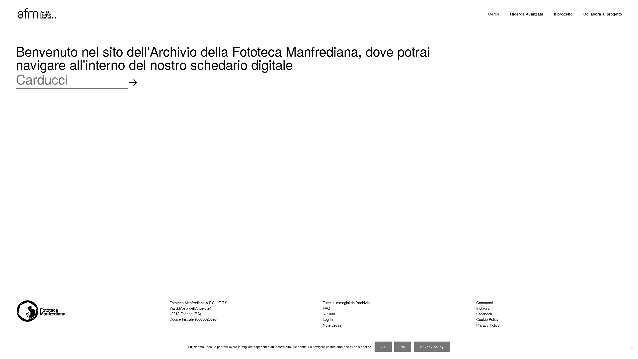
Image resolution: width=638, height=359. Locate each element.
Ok (383, 346)
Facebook (484, 314)
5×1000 (329, 314)
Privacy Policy (488, 325)
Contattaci (484, 302)
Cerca (493, 14)
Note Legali (332, 325)
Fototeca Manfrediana (187, 302)
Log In (328, 319)
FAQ (326, 308)
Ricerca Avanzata (526, 14)
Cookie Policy (487, 319)
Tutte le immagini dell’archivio (346, 302)
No (402, 346)
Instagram (484, 308)
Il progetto (563, 14)
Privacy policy (432, 346)
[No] (631, 348)
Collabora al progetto (602, 14)
